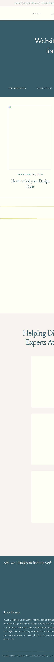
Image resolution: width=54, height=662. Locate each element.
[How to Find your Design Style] (30, 138)
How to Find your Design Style (30, 183)
